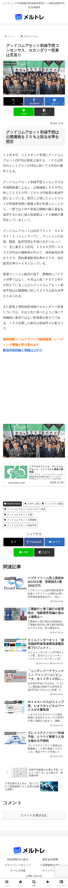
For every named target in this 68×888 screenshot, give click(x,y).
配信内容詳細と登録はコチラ (22, 350)
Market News (14, 503)
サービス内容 (18, 870)
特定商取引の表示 (17, 859)
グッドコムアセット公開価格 (21, 520)
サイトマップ (50, 870)
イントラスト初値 (54, 503)
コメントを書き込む (34, 815)
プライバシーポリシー (18, 865)
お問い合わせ (34, 875)
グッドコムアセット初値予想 (21, 525)
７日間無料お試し (50, 865)
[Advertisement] (34, 390)
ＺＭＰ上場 (33, 503)
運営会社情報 (50, 859)
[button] (44, 112)
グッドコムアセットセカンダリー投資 (26, 509)
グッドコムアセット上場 (19, 514)
